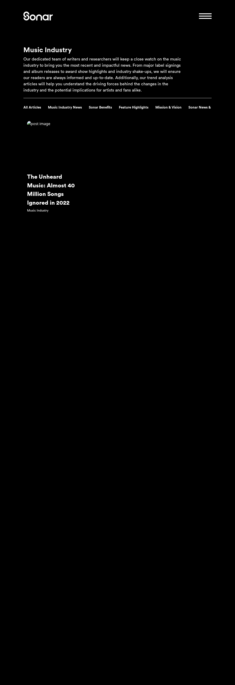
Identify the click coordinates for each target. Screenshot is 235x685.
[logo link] (38, 15)
